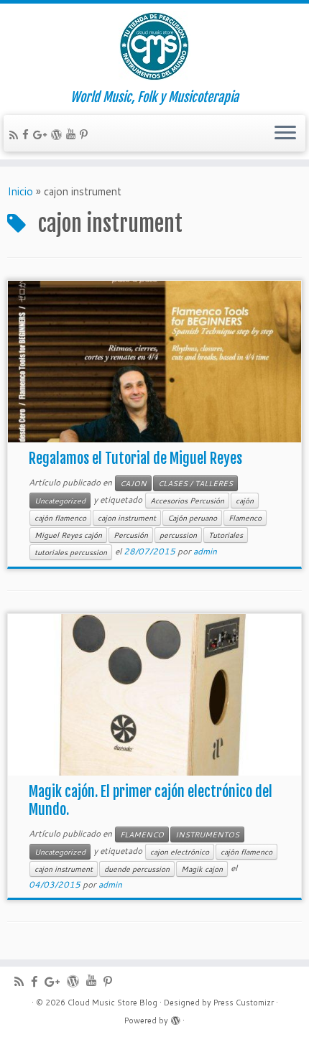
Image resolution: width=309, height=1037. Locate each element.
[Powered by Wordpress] (175, 1018)
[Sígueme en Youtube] (73, 133)
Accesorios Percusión (187, 501)
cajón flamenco (60, 518)
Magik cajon (202, 869)
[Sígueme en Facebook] (27, 134)
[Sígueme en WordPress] (58, 134)
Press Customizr (243, 1002)
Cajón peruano (192, 518)
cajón (245, 501)
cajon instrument (127, 518)
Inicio (20, 191)
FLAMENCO (142, 834)
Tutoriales (225, 535)
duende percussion (137, 869)
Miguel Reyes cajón (68, 535)
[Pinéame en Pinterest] (86, 134)
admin (205, 551)
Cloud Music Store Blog (112, 1002)
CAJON (133, 483)
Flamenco (245, 518)
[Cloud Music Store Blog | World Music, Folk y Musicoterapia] (154, 47)
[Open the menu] (285, 133)
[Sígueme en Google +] (42, 134)
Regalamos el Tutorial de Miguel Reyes (135, 459)
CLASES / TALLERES (195, 483)
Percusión (131, 535)
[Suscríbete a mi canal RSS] (15, 135)
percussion (178, 535)
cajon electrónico (179, 852)
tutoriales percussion (70, 552)
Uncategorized (60, 501)
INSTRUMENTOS (207, 834)
